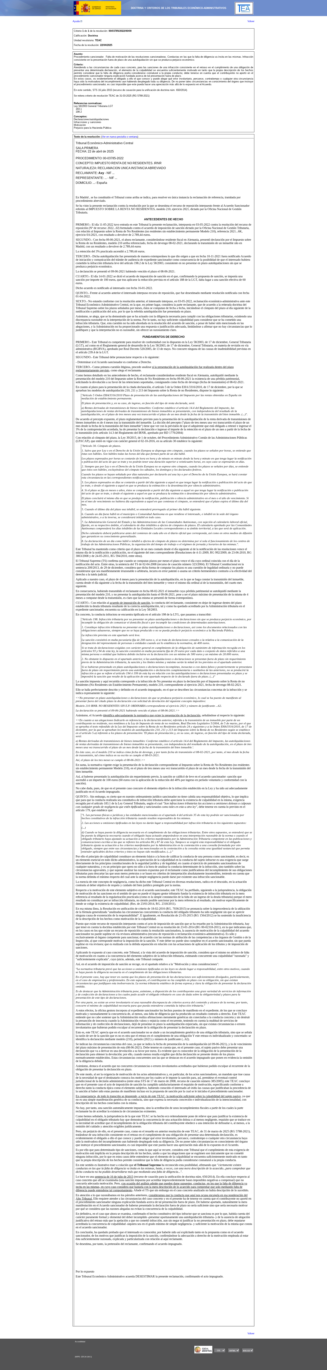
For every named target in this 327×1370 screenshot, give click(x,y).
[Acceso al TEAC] (244, 13)
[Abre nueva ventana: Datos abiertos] (203, 1352)
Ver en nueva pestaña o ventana (119, 136)
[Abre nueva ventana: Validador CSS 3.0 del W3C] (219, 1352)
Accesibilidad (80, 1342)
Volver (251, 21)
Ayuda (76, 21)
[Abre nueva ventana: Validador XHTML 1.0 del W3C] (233, 1352)
